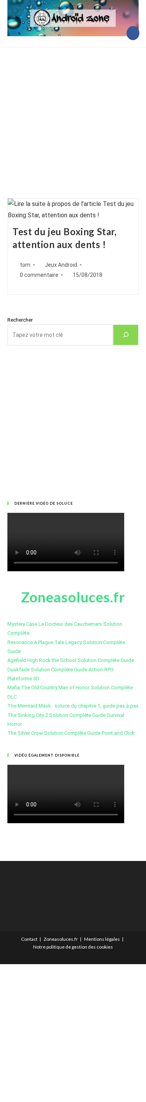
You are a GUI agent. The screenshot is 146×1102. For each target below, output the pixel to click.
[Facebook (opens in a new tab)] (133, 33)
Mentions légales (102, 939)
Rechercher (20, 320)
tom (25, 265)
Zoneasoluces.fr (61, 939)
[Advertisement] (73, 113)
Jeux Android (61, 265)
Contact (29, 939)
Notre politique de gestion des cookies (73, 947)
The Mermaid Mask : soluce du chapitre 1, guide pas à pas (73, 706)
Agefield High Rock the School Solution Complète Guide (70, 660)
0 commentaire (39, 275)
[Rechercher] (126, 334)
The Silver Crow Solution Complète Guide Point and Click (71, 733)
